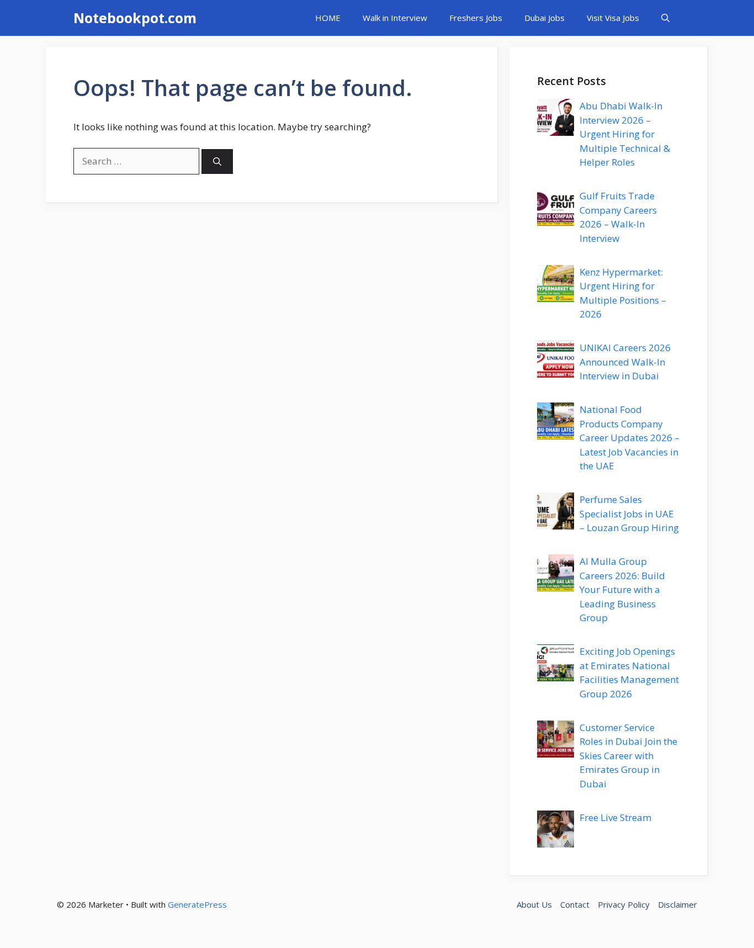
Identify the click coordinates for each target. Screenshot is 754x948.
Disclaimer (677, 904)
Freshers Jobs (475, 17)
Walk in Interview (395, 17)
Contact (575, 904)
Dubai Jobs (544, 17)
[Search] (217, 161)
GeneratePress (197, 904)
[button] (665, 18)
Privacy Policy (624, 904)
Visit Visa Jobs (613, 17)
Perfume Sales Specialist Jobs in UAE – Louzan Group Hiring (629, 513)
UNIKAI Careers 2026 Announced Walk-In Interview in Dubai (625, 361)
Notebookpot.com (135, 17)
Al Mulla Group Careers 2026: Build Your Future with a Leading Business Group (622, 589)
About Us (534, 904)
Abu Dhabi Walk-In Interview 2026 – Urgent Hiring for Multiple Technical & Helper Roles (625, 133)
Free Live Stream (615, 817)
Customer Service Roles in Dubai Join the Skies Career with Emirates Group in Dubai (628, 755)
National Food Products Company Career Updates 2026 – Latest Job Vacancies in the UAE (629, 437)
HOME (328, 17)
